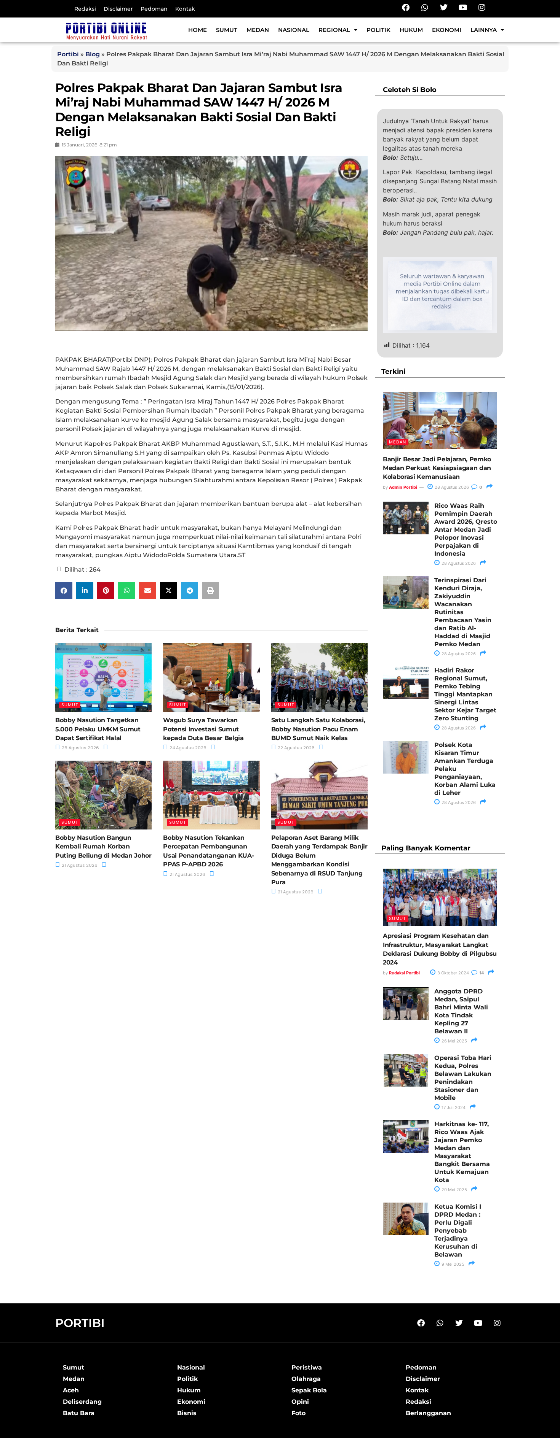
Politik (378, 29)
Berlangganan (428, 1413)
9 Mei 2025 (452, 1264)
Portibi (68, 54)
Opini (300, 1401)
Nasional (293, 29)
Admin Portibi (403, 487)
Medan (257, 29)
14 (481, 973)
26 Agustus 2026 (80, 748)
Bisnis (187, 1413)
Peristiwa (306, 1367)
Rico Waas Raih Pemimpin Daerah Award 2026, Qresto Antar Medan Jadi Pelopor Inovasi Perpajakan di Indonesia (465, 529)
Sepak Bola (309, 1390)
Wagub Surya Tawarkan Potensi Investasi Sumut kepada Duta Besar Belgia (203, 729)
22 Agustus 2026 (296, 748)
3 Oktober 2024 (452, 973)
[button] (63, 590)
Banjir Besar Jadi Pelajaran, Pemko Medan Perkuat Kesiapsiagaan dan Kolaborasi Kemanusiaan (437, 468)
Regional (334, 29)
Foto (298, 1413)
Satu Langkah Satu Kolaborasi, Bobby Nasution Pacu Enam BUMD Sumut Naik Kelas (318, 729)
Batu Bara (78, 1413)
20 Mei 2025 (453, 1189)
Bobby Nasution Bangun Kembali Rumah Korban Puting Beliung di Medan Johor (103, 846)
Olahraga (306, 1378)
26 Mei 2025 (453, 1041)
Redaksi (85, 8)
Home (197, 29)
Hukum (411, 29)
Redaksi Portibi (404, 973)
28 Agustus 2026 (451, 487)
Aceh (71, 1390)
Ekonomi (446, 29)
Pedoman (154, 8)
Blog (92, 54)
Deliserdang (82, 1401)
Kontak (185, 8)
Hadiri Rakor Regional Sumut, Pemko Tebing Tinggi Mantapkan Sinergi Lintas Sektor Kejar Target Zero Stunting (465, 694)
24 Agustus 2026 (187, 748)
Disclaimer (118, 8)
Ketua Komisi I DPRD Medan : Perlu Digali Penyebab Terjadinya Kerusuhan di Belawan (457, 1230)
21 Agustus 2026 (79, 865)
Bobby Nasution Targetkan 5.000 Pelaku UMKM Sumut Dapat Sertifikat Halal (98, 729)
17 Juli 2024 (453, 1107)
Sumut (226, 29)
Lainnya (483, 29)
